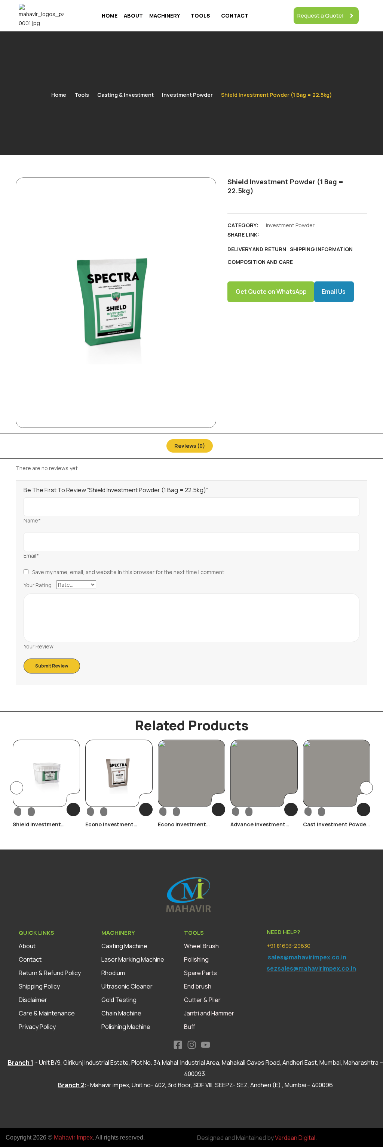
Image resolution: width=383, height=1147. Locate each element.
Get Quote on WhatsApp (271, 291)
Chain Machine (121, 1013)
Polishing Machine (125, 1027)
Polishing (196, 959)
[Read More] (73, 809)
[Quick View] (24, 811)
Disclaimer (33, 1000)
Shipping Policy (39, 986)
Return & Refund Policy (50, 973)
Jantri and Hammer (209, 1013)
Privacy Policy (37, 1027)
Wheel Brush (201, 946)
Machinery (164, 15)
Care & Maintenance (47, 1013)
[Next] (366, 788)
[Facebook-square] (178, 1044)
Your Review (38, 646)
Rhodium (113, 973)
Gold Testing (119, 1000)
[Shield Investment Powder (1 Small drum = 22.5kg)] (46, 773)
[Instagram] (191, 1044)
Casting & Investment (125, 94)
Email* (31, 555)
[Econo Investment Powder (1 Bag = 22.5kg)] (119, 773)
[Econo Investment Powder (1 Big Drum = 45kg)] (191, 773)
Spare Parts (200, 973)
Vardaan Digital (295, 1138)
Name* (32, 520)
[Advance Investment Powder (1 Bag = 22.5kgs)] (264, 773)
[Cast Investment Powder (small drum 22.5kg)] (336, 773)
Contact (234, 15)
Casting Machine (124, 946)
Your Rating (38, 585)
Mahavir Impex (73, 1137)
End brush (197, 986)
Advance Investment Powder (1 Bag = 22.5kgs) (263, 828)
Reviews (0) (189, 445)
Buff (189, 1027)
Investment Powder (187, 94)
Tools (200, 15)
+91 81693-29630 (288, 945)
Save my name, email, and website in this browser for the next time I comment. (129, 572)
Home (109, 15)
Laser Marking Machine (132, 959)
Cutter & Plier (202, 1000)
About (133, 15)
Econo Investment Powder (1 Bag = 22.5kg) (116, 828)
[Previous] (16, 788)
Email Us (334, 291)
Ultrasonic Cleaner (127, 986)
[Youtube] (205, 1044)
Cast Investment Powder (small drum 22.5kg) (335, 828)
